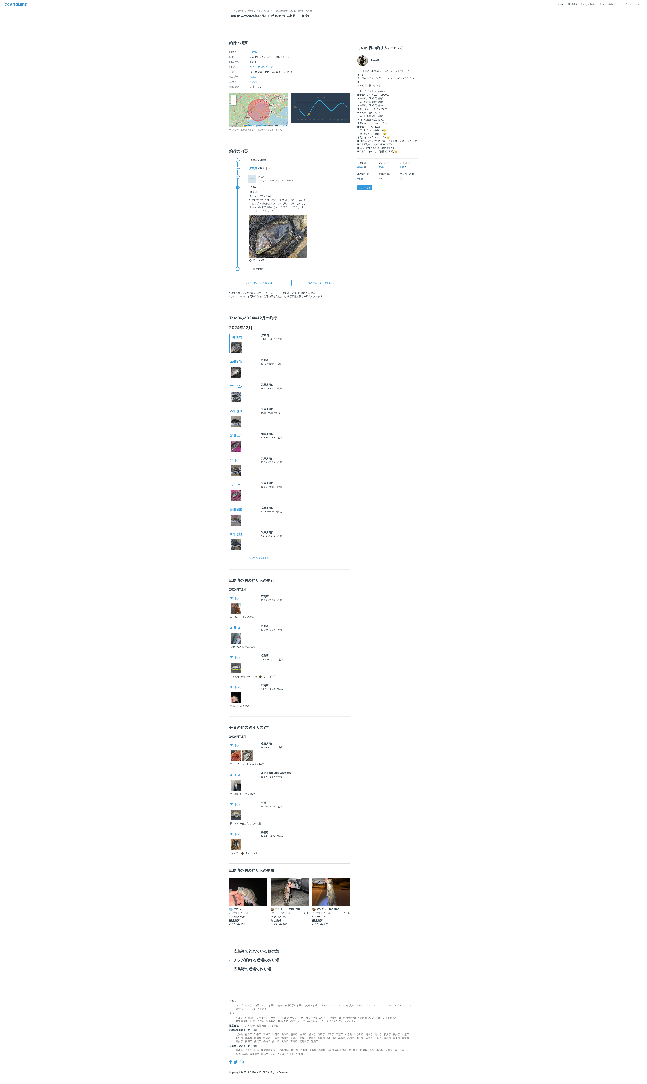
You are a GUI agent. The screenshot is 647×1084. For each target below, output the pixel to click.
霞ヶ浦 (294, 1050)
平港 (263, 802)
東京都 (348, 1034)
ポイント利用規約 (387, 1017)
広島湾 (253, 81)
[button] (233, 97)
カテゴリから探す (606, 4)
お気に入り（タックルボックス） (360, 1005)
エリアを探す (268, 1005)
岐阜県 (248, 1037)
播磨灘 (265, 832)
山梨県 (405, 1034)
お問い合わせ (351, 1021)
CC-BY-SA (283, 125)
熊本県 (275, 1041)
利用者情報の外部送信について (359, 1017)
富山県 (378, 1034)
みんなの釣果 (587, 4)
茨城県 (303, 1034)
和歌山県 (331, 1037)
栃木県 (312, 1034)
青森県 (248, 1034)
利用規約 (249, 1017)
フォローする (365, 187)
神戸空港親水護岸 (337, 1050)
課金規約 (271, 1021)
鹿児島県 (304, 1041)
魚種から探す (312, 1005)
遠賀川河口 (267, 743)
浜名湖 (303, 1050)
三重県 (275, 1037)
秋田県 (275, 1034)
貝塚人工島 (242, 1053)
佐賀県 (257, 1041)
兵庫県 (312, 1037)
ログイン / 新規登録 (567, 4)
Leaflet (249, 125)
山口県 (378, 1037)
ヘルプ (239, 1017)
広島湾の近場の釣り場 (252, 969)
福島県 (294, 1034)
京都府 (294, 1037)
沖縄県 (314, 1041)
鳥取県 (341, 1037)
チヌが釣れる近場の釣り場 (256, 960)
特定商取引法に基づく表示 (250, 1021)
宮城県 (266, 1034)
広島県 (253, 76)
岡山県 (360, 1037)
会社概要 (261, 1025)
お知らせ (250, 1025)
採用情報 (273, 1025)
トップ (239, 1005)
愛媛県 (405, 1037)
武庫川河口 (267, 384)
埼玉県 (330, 1034)
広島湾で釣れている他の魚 (256, 951)
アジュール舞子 (285, 1053)
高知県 (239, 1041)
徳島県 (387, 1037)
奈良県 (321, 1037)
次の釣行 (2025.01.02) (321, 282)
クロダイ (263, 66)
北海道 (239, 1034)
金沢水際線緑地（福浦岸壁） (277, 773)
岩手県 (257, 1034)
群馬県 (321, 1034)
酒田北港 (399, 1050)
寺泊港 (379, 1050)
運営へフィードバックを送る (251, 1008)
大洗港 (389, 1050)
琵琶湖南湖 (283, 1050)
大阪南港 (254, 1053)
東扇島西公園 (268, 1050)
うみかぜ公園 (252, 1050)
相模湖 (239, 1050)
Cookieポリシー (290, 1017)
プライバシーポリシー (268, 1017)
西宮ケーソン (268, 1053)
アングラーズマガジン (391, 1005)
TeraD (253, 51)
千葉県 (339, 1034)
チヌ (273, 66)
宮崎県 (294, 1041)
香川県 (396, 1037)
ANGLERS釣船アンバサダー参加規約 (297, 1021)
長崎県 (266, 1041)
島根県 (351, 1037)
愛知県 (266, 1037)
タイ (252, 66)
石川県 (387, 1034)
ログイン (410, 1005)
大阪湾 (312, 1050)
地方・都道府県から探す (290, 1005)
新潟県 (369, 1034)
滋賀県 (284, 1037)
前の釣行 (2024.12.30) (258, 282)
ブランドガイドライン (330, 1021)
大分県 (284, 1041)
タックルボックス (630, 4)
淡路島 (322, 1050)
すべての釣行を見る (258, 558)
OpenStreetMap (261, 125)
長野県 (239, 1037)
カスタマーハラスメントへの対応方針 (321, 1017)
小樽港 (299, 1053)
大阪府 (303, 1037)
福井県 (396, 1034)
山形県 (284, 1034)
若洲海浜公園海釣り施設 (361, 1050)
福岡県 (248, 1041)
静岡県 (257, 1037)
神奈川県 (359, 1034)
